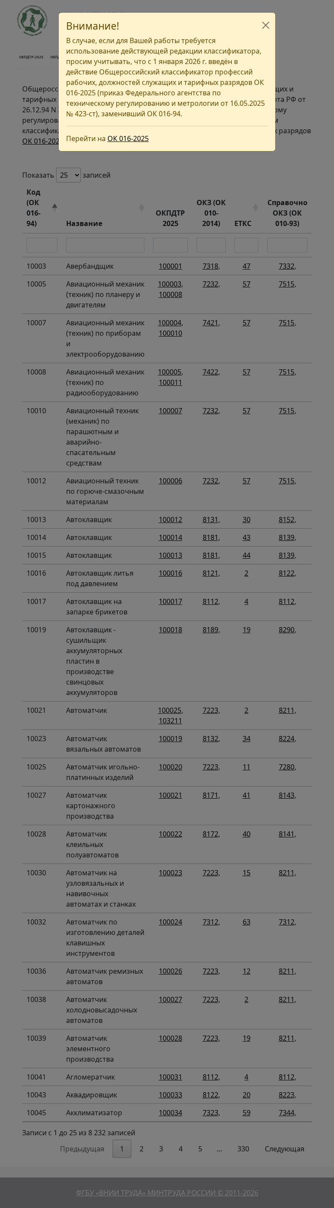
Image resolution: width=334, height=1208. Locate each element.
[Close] (266, 25)
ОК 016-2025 (128, 138)
